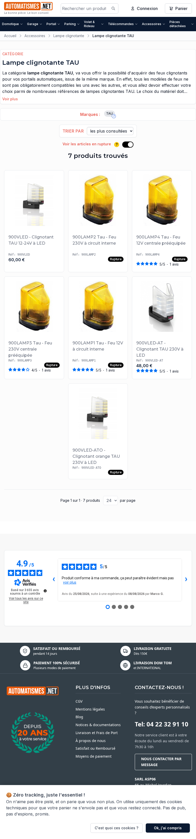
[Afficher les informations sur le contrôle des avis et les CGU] (45, 591)
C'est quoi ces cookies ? (116, 828)
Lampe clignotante (68, 36)
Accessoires (151, 24)
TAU (110, 114)
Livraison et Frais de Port (97, 732)
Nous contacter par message (161, 761)
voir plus (69, 582)
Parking (70, 24)
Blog (79, 716)
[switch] (127, 144)
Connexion (147, 8)
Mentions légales (90, 709)
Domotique (10, 24)
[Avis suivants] (186, 579)
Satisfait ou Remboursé (95, 748)
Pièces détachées (177, 24)
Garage (32, 24)
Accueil (10, 36)
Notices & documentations (98, 724)
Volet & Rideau (89, 24)
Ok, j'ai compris (168, 828)
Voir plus (10, 99)
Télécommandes (121, 24)
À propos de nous (91, 740)
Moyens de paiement (94, 756)
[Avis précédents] (53, 579)
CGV (79, 701)
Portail (51, 24)
